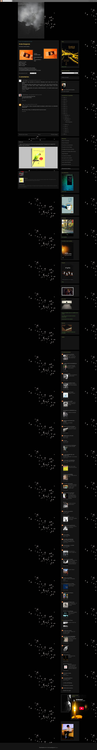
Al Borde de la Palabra (68, 592)
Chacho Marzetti (65, 142)
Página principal (65, 77)
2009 (64, 134)
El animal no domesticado (67, 145)
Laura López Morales (66, 162)
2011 (64, 111)
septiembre (66, 118)
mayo (65, 128)
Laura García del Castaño (69, 89)
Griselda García (66, 373)
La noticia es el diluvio (66, 155)
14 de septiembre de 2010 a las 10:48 (35, 94)
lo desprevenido (22, 184)
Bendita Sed (66, 645)
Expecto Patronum (67, 664)
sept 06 (67, 120)
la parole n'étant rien (72, 622)
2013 (64, 108)
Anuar (23, 104)
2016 (64, 102)
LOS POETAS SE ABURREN (69, 636)
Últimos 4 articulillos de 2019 (68, 461)
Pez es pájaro (66, 534)
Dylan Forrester (25, 94)
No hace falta (65, 441)
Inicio (39, 134)
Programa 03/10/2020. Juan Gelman (70, 456)
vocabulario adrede (66, 679)
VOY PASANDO (66, 546)
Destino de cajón (67, 690)
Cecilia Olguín (25, 80)
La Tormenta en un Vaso (68, 583)
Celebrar (25, 172)
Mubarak (21, 142)
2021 (64, 97)
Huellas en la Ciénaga (68, 611)
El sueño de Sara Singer (67, 147)
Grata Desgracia (68, 121)
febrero (66, 131)
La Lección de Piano (67, 678)
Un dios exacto (66, 512)
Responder (24, 90)
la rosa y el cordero (67, 577)
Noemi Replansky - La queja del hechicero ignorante (72, 604)
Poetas (64, 502)
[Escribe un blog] (32, 73)
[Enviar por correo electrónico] (30, 73)
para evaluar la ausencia (68, 492)
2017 (64, 101)
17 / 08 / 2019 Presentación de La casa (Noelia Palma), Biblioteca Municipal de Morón (72, 496)
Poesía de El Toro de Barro (69, 426)
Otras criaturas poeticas (68, 354)
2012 (64, 110)
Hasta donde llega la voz (68, 602)
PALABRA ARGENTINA (68, 539)
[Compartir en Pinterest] (35, 73)
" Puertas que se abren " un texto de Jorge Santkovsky (72, 356)
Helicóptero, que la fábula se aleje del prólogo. (71, 403)
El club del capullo (67, 630)
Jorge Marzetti (65, 153)
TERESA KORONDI (72, 412)
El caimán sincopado (68, 483)
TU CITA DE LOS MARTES (69, 460)
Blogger (56, 747)
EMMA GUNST (66, 516)
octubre (66, 117)
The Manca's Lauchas (68, 685)
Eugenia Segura (71, 569)
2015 (64, 104)
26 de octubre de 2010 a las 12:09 (31, 104)
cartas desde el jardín (68, 559)
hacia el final (65, 436)
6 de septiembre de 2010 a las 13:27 (34, 80)
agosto (66, 124)
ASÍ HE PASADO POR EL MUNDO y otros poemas (72, 366)
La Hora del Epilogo (67, 682)
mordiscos (65, 568)
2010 (64, 113)
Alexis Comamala (65, 140)
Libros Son (65, 465)
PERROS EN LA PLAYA (68, 435)
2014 (64, 106)
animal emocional (66, 535)
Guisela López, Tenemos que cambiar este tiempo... (72, 518)
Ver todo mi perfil (65, 91)
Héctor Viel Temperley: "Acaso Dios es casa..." (72, 613)
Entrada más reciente (23, 134)
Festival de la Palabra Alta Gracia (69, 151)
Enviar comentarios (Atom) (41, 138)
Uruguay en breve (71, 393)
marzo (65, 130)
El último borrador (71, 446)
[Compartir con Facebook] (34, 73)
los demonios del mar (66, 164)
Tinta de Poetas (66, 654)
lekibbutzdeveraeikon (68, 688)
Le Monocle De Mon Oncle (69, 382)
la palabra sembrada (23, 3)
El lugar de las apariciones (69, 525)
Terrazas (65, 440)
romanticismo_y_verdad (68, 545)
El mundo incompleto (68, 511)
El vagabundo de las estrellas (68, 149)
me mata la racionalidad (67, 422)
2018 (64, 99)
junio (65, 126)
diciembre (66, 115)
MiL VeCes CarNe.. (67, 673)
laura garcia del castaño (67, 157)
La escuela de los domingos (69, 445)
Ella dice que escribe (68, 401)
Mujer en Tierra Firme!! (68, 392)
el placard (65, 550)
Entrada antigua (54, 134)
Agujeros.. (65, 674)
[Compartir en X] (33, 73)
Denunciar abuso (66, 168)
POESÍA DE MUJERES (68, 474)
